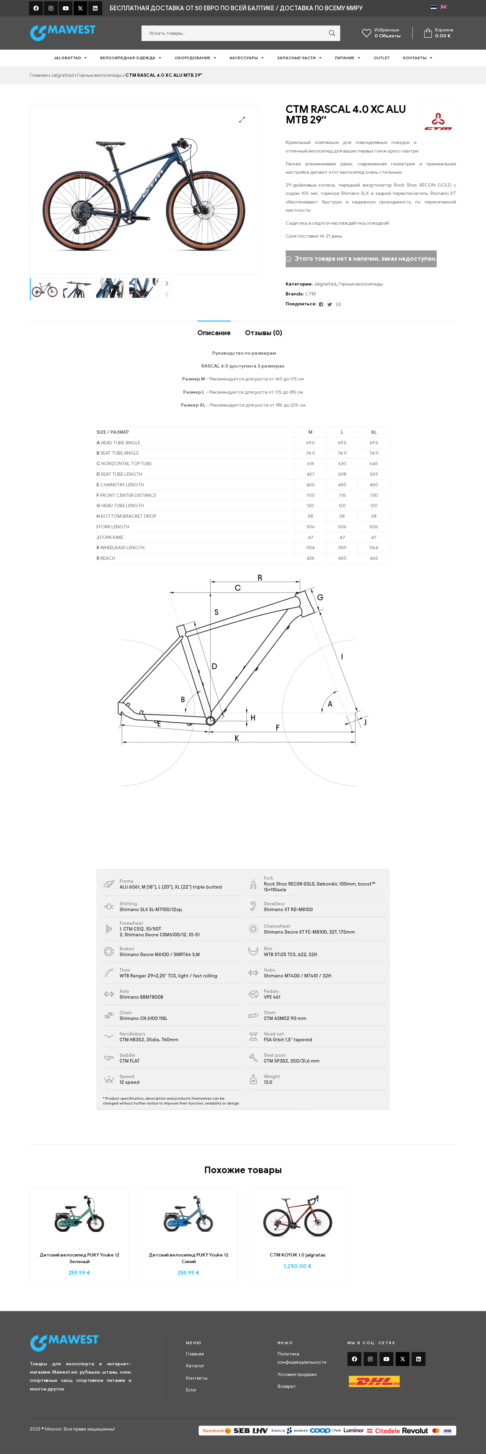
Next (167, 283)
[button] (242, 119)
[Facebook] (36, 8)
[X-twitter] (81, 8)
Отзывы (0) (263, 333)
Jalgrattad (67, 57)
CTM (310, 294)
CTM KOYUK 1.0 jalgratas (297, 1255)
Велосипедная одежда (127, 57)
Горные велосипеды (99, 75)
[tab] (214, 330)
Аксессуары (243, 57)
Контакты (414, 57)
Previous (167, 294)
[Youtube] (66, 8)
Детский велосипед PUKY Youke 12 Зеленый (79, 1258)
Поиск (330, 33)
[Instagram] (51, 8)
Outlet (382, 57)
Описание (214, 333)
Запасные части (296, 57)
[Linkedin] (95, 8)
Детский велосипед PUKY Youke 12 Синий (188, 1258)
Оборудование (192, 57)
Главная (39, 75)
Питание (344, 57)
